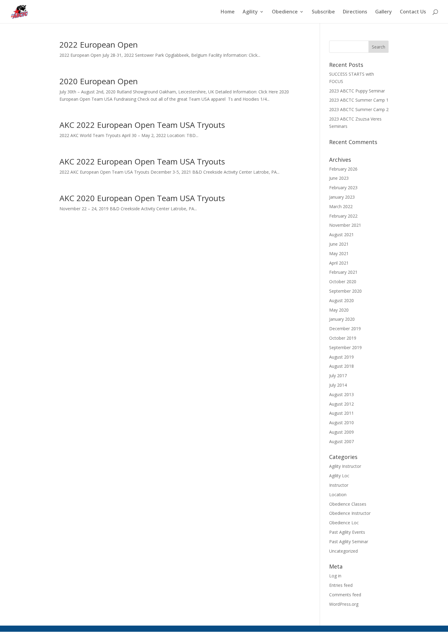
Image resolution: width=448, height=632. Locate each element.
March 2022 (341, 206)
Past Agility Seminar (348, 541)
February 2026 (343, 169)
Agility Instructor (345, 466)
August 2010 (341, 422)
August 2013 (341, 394)
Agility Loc (339, 476)
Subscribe (323, 12)
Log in (335, 576)
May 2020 (339, 310)
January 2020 (342, 319)
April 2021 (339, 263)
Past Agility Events (347, 532)
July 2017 (338, 375)
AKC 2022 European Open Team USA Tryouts (142, 124)
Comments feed (345, 595)
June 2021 (339, 244)
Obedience (285, 12)
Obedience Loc (344, 522)
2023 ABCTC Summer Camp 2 (359, 109)
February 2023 (343, 187)
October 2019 (342, 338)
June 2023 (339, 178)
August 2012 (341, 404)
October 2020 (342, 281)
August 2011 (341, 413)
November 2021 (345, 225)
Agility (250, 12)
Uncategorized (343, 551)
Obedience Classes (347, 504)
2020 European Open (98, 81)
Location (338, 494)
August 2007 (341, 441)
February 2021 (343, 272)
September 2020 (345, 291)
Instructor (338, 485)
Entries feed (341, 585)
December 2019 (345, 328)
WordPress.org (343, 604)
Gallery (383, 12)
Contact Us (413, 12)
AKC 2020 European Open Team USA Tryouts (142, 198)
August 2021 (341, 234)
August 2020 (341, 300)
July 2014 (338, 385)
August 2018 (341, 366)
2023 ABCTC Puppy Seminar (357, 91)
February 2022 (343, 216)
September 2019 (345, 347)
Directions (355, 12)
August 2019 (341, 357)
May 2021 (339, 253)
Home (228, 12)
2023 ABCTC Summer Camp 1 (359, 100)
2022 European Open (98, 44)
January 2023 (342, 197)
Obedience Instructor (350, 513)
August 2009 (341, 432)
